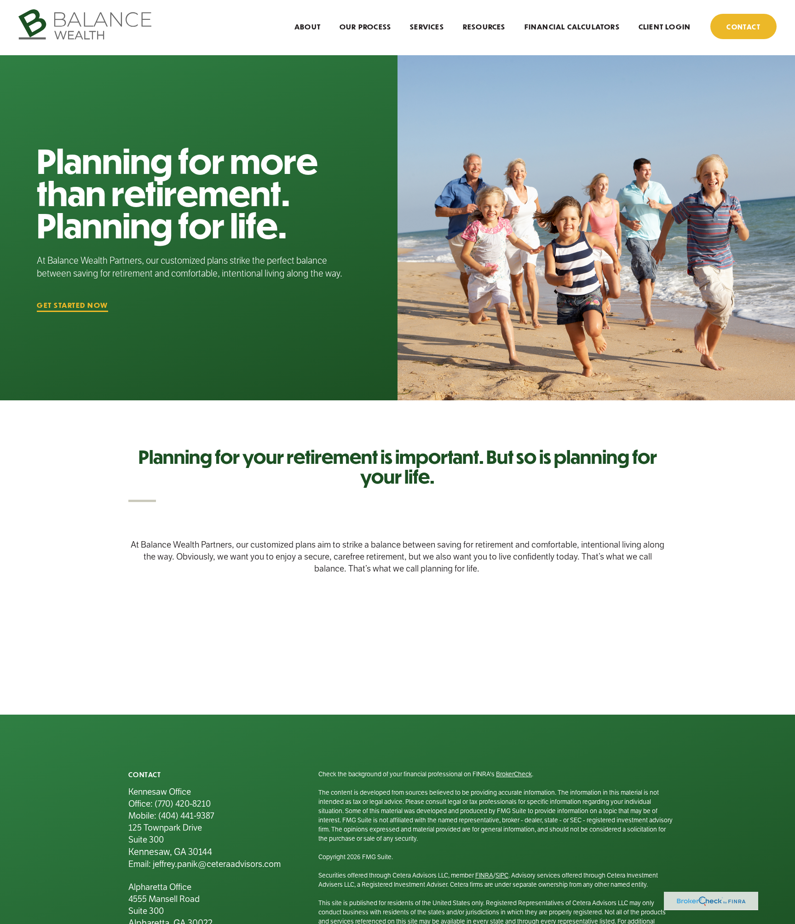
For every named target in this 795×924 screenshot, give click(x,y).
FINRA (484, 875)
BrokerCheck (514, 774)
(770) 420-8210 (183, 803)
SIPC (501, 875)
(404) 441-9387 (186, 815)
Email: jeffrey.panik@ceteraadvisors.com (204, 864)
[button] (307, 26)
